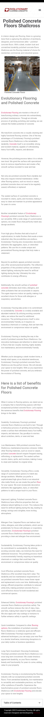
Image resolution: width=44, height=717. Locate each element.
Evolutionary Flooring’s (21, 531)
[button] (40, 10)
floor (39, 482)
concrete (12, 454)
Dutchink (37, 713)
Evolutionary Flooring (10, 113)
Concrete (13, 144)
